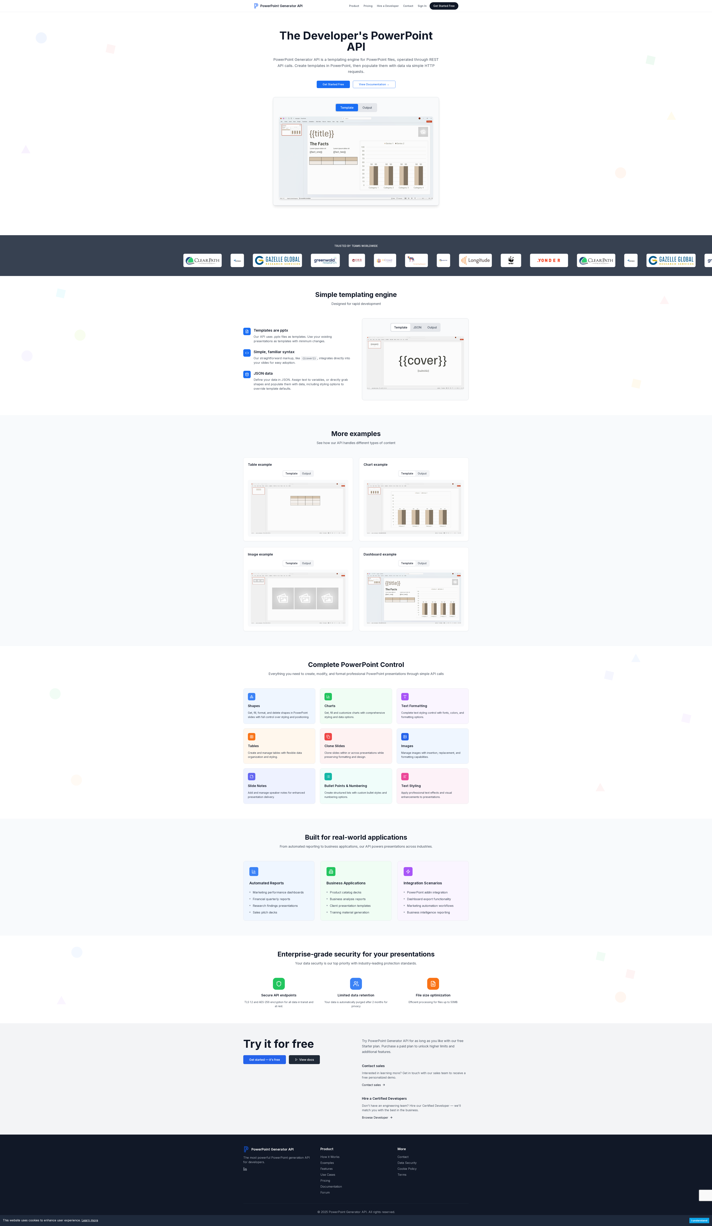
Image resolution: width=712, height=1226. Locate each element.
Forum (325, 1192)
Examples (327, 1163)
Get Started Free (444, 5)
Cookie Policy (407, 1169)
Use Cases (327, 1174)
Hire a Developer (388, 5)
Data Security (407, 1163)
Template (347, 107)
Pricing (368, 5)
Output (367, 107)
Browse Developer (375, 1117)
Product (354, 5)
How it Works (329, 1157)
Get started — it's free (264, 1059)
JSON (417, 327)
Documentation (331, 1186)
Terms (402, 1174)
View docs (306, 1059)
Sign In (422, 5)
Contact (408, 5)
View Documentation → (374, 84)
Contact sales (371, 1085)
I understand (699, 1220)
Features (326, 1169)
